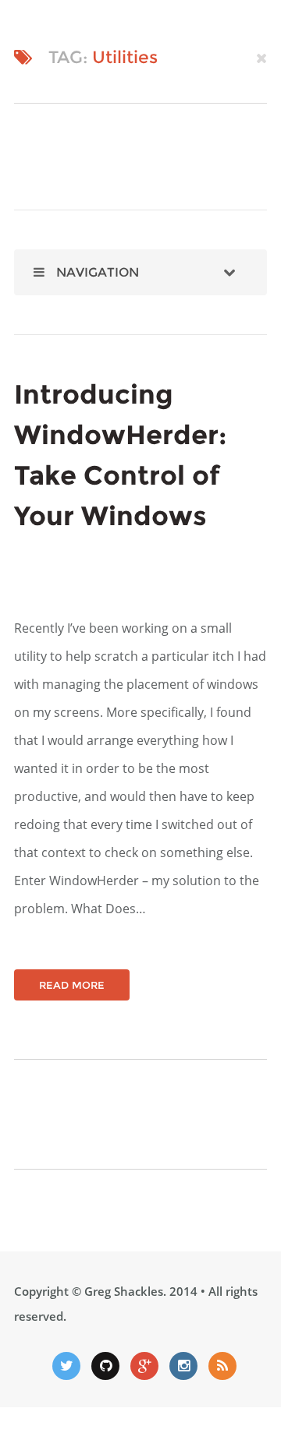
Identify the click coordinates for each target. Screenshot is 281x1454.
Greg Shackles (123, 1291)
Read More (72, 985)
